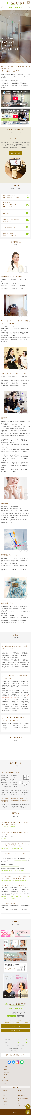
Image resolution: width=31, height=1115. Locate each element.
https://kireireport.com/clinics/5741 (10, 866)
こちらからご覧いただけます (8, 826)
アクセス (6, 1080)
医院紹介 (6, 1069)
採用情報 (6, 1083)
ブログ (5, 1077)
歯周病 (4, 1093)
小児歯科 (20, 1103)
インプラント (6, 1098)
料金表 (5, 1074)
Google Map (12, 1016)
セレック (5, 1095)
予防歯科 (5, 1101)
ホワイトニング (21, 1095)
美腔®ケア (5, 1104)
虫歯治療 (5, 1090)
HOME (5, 1066)
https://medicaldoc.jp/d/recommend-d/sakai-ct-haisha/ (14, 880)
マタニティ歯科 (21, 1105)
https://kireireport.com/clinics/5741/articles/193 (13, 870)
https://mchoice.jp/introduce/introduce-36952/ (12, 848)
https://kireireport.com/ (20, 860)
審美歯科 (20, 1090)
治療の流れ (6, 1072)
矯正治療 (20, 1093)
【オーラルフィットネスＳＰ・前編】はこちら (12, 896)
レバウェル (3, 838)
